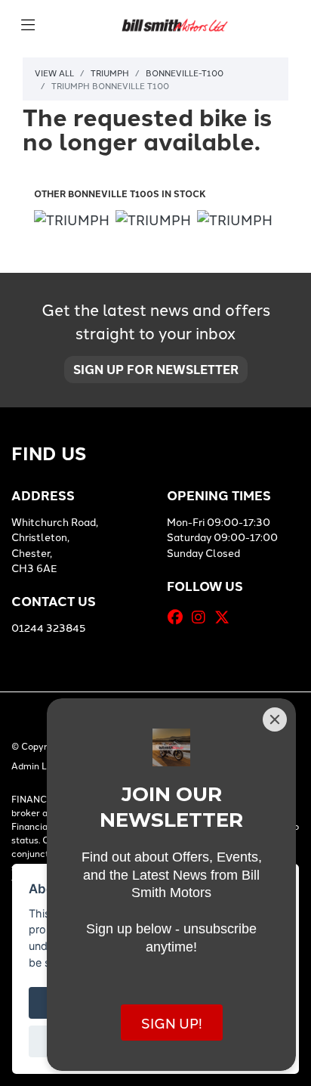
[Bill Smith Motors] (174, 23)
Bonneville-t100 (184, 73)
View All (54, 73)
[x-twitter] (226, 617)
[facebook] (179, 617)
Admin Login (38, 765)
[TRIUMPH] (71, 221)
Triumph (110, 73)
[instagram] (202, 617)
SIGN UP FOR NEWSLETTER (156, 369)
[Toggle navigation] (28, 25)
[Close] (275, 719)
